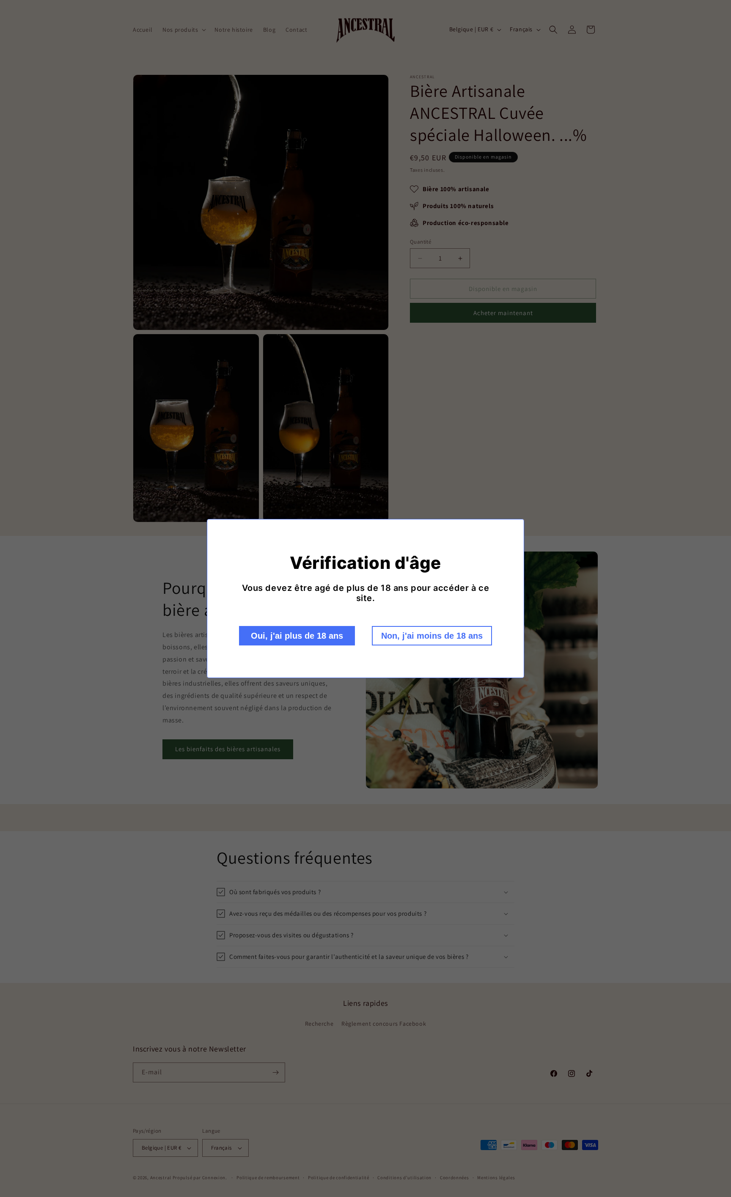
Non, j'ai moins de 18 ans (432, 635)
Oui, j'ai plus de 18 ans (297, 635)
